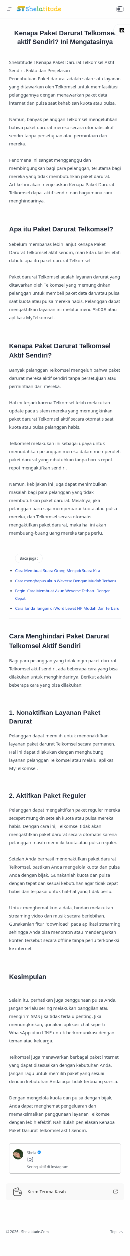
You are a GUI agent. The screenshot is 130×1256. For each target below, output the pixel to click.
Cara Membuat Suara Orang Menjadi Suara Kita (57, 570)
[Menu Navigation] (9, 9)
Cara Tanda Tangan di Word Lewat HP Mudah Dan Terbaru (67, 608)
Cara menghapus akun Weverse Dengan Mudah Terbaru (65, 580)
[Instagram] (72, 1160)
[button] (120, 9)
